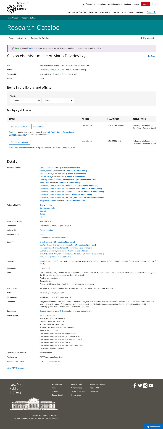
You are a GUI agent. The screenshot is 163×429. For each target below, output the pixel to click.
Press (54, 388)
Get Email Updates (131, 4)
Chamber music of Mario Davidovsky (54, 237)
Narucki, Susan (46, 168)
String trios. (44, 257)
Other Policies (76, 388)
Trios (41, 217)
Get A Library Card (115, 4)
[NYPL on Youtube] (150, 385)
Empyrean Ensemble (48, 200)
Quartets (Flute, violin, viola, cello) (53, 251)
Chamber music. (46, 242)
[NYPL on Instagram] (145, 385)
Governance (76, 395)
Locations (102, 4)
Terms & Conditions (78, 391)
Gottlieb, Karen (45, 177)
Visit (124, 12)
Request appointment (19, 142)
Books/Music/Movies (76, 12)
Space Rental (57, 395)
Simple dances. (46, 205)
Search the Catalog (17, 38)
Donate (145, 4)
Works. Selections (46, 230)
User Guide (31, 48)
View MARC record (15, 368)
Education (105, 12)
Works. (42, 234)
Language (94, 391)
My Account (87, 4)
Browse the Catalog (40, 38)
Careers (55, 391)
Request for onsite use (19, 126)
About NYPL (94, 388)
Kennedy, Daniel (46, 174)
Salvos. (42, 214)
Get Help (140, 12)
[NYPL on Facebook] (134, 385)
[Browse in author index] (76, 70)
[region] (81, 133)
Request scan (38, 126)
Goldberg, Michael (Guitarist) (51, 180)
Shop (154, 4)
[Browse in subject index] (64, 242)
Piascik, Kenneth (46, 171)
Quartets (43, 211)
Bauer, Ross (44, 183)
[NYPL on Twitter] (139, 385)
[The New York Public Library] (17, 7)
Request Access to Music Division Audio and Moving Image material (66, 311)
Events (116, 12)
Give (131, 12)
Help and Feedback (153, 427)
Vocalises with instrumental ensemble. (54, 248)
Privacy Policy (76, 384)
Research (93, 12)
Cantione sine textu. (47, 208)
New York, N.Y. (46, 221)
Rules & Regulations (97, 384)
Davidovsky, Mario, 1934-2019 (52, 70)
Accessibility (57, 384)
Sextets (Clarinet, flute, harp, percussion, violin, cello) (60, 254)
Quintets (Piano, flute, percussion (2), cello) (56, 245)
